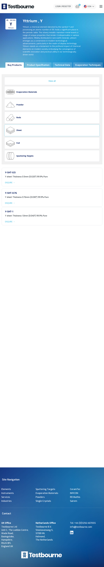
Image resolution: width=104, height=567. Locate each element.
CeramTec (75, 489)
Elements (6, 489)
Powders (40, 497)
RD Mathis (75, 497)
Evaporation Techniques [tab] (88, 65)
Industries (6, 501)
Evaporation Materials (47, 493)
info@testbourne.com (81, 526)
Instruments (7, 493)
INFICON (74, 493)
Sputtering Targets (45, 489)
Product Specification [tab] (38, 65)
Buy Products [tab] (15, 65)
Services (5, 497)
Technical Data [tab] (62, 65)
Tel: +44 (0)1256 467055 (83, 523)
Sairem (73, 501)
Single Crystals (43, 501)
